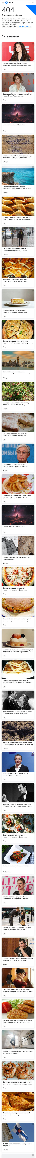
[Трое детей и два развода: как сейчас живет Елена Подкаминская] (18, 87)
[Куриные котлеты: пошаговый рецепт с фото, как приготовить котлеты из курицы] (18, 1013)
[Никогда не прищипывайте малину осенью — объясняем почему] (18, 396)
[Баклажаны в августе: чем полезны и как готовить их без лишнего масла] (18, 859)
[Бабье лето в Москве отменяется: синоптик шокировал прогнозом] (18, 241)
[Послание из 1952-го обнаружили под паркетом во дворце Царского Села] (18, 149)
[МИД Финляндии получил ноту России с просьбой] (18, 1137)
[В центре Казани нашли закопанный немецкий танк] (18, 550)
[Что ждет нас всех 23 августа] (18, 118)
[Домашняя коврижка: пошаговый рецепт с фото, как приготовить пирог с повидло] (18, 674)
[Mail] (6, 2)
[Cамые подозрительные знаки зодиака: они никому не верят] (18, 1044)
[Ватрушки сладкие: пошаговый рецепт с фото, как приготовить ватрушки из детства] (18, 1075)
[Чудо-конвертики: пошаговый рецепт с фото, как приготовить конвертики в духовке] (18, 211)
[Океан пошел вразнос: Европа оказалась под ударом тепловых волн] (18, 180)
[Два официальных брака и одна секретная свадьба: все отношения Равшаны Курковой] (18, 56)
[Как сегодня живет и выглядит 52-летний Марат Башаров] (18, 766)
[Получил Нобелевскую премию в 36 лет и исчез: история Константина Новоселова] (18, 952)
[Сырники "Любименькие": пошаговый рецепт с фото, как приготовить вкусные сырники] (18, 488)
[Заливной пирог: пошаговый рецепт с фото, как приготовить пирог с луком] (18, 612)
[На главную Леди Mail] (10, 2)
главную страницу (24, 26)
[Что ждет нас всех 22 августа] (18, 519)
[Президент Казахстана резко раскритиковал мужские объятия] (18, 458)
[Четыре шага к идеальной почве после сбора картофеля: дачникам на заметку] (18, 735)
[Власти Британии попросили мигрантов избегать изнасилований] (18, 365)
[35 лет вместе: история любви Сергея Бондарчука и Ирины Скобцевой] (18, 705)
